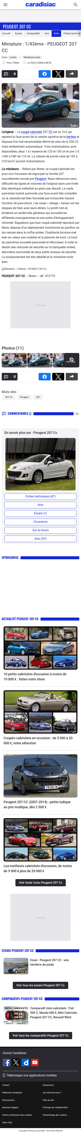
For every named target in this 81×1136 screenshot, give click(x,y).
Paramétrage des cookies (55, 1115)
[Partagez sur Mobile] (72, 72)
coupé (25, 132)
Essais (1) (40, 513)
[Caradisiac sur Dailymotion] (26, 1063)
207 (38, 397)
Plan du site (48, 1100)
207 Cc (8, 397)
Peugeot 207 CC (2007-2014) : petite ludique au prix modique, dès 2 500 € (37, 804)
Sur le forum (40, 530)
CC (50, 132)
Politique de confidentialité (55, 1107)
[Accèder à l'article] (40, 648)
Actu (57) (40, 538)
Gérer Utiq (7, 1122)
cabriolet (36, 132)
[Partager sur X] (59, 72)
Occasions (40, 522)
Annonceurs (48, 1085)
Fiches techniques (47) (40, 496)
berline (71, 137)
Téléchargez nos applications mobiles (32, 1075)
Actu (56, 33)
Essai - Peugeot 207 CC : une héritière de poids (49, 962)
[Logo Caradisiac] (41, 7)
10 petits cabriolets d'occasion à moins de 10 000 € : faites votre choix (35, 676)
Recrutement (8, 1100)
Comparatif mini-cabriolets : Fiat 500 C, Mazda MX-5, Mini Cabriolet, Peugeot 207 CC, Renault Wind (53, 1012)
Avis (47, 33)
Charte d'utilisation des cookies (17, 1115)
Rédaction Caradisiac (12, 1092)
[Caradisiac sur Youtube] (35, 1063)
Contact (6, 1085)
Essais (18, 33)
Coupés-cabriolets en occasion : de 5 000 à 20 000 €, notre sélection (38, 740)
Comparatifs (33, 33)
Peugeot (40, 179)
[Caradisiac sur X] (16, 1063)
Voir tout (70, 361)
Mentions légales (10, 1107)
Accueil (6, 33)
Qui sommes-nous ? (52, 1092)
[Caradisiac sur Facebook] (7, 1063)
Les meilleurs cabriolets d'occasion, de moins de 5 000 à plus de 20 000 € (38, 868)
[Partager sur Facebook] (45, 72)
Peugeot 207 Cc (17, 26)
